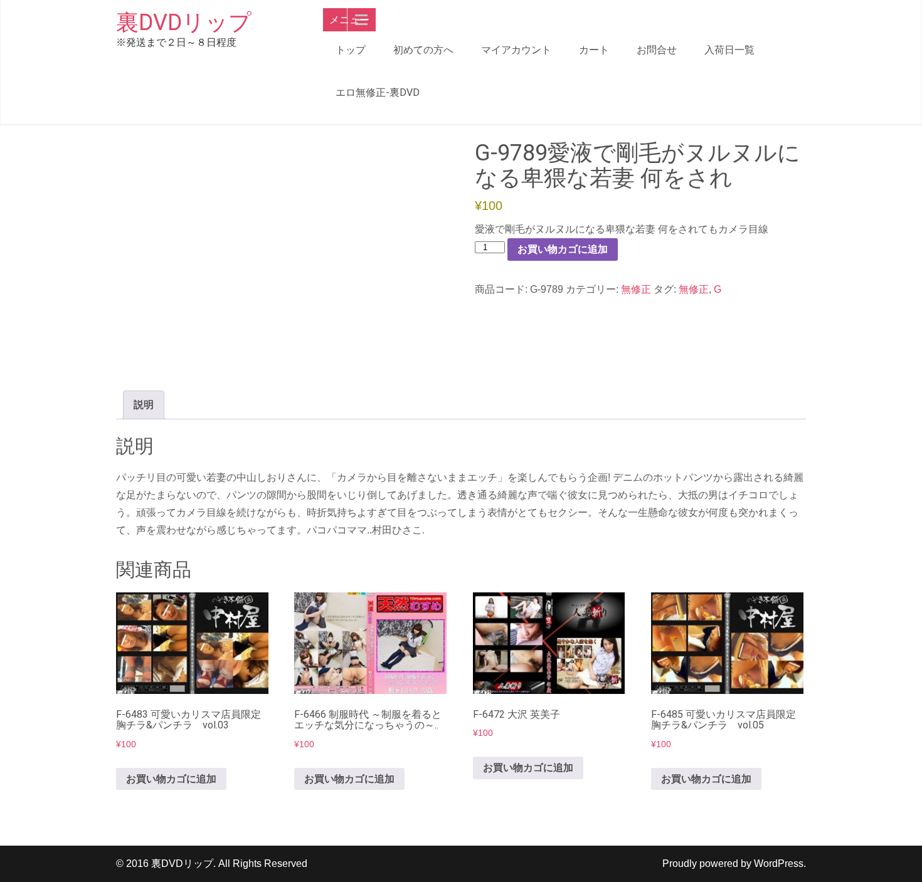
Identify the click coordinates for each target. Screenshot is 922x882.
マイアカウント (516, 50)
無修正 (636, 289)
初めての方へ (423, 50)
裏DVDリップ (184, 22)
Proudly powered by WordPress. (734, 863)
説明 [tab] (144, 404)
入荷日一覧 (729, 50)
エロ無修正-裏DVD (378, 92)
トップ (351, 50)
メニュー (349, 19)
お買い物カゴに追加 (562, 249)
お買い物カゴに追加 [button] (171, 779)
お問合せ (657, 50)
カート (594, 50)
